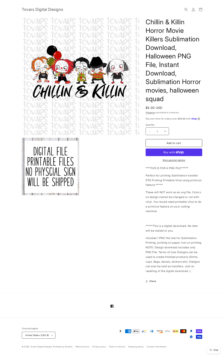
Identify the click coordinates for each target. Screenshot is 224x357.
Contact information (156, 347)
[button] (186, 9)
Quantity (150, 124)
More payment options (174, 160)
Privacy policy (99, 347)
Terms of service (117, 347)
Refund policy (82, 347)
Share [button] (152, 281)
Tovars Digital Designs (41, 347)
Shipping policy (136, 347)
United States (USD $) (37, 335)
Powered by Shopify (62, 347)
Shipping (150, 112)
